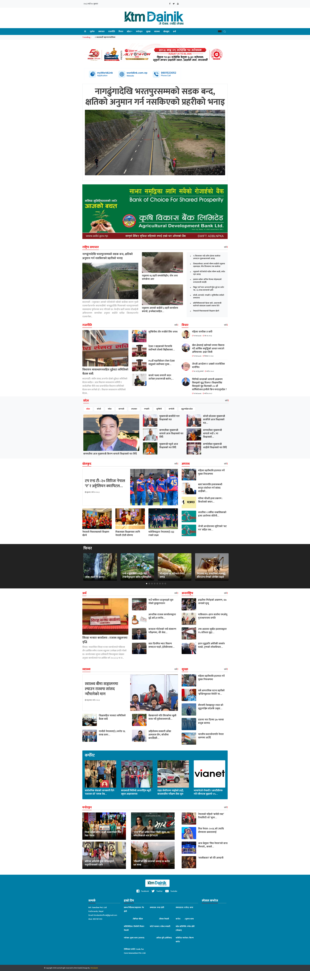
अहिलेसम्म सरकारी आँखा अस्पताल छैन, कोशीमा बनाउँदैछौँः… (159, 734)
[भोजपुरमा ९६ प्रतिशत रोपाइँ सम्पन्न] (174, 567)
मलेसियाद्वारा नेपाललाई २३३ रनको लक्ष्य (161, 533)
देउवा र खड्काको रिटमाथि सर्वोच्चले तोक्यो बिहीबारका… (161, 348)
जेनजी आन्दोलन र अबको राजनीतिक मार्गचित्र (208, 365)
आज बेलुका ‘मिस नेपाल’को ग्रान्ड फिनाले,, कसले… (213, 845)
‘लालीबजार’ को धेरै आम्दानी (210, 858)
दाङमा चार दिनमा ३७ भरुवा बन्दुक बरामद (211, 721)
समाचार (101, 31)
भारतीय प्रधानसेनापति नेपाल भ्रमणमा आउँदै (211, 736)
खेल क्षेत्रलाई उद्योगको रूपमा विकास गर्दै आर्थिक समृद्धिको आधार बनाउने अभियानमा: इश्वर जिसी (208, 348)
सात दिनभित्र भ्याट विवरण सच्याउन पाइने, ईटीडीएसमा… (161, 645)
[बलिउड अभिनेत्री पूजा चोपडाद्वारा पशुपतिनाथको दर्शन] (104, 855)
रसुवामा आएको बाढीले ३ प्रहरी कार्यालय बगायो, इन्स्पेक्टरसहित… (160, 309)
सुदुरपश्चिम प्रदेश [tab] (187, 409)
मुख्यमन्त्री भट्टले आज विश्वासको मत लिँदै (168, 446)
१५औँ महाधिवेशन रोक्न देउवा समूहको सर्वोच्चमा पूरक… (161, 362)
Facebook (145, 891)
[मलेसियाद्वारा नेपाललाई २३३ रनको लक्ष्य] (163, 518)
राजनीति (111, 31)
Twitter (159, 891)
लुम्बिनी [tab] (159, 409)
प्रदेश (129, 31)
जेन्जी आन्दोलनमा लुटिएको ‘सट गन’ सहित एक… (212, 528)
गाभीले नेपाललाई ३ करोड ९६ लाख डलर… (112, 733)
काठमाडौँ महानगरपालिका (105, 37)
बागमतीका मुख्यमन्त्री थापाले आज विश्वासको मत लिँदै (171, 433)
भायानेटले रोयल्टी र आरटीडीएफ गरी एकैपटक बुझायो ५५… (208, 792)
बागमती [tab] (121, 409)
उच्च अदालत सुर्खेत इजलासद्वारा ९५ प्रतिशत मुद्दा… (212, 631)
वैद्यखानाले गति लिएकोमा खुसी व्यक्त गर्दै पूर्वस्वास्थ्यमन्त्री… (162, 717)
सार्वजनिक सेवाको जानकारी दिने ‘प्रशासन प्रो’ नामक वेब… (99, 792)
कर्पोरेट (90, 755)
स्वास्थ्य (157, 31)
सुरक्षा (148, 31)
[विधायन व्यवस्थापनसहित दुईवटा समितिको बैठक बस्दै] (105, 348)
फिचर (121, 31)
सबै (225, 247)
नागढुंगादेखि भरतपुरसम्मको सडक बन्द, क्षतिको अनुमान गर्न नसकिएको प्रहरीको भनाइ (107, 256)
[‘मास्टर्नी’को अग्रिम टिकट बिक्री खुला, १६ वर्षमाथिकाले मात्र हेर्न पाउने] (153, 826)
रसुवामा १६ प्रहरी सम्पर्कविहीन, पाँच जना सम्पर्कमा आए (160, 277)
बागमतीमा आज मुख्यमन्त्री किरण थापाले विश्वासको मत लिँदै (110, 454)
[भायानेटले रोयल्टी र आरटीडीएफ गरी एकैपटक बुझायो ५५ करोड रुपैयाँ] (209, 773)
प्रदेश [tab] (88, 409)
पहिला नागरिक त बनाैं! (202, 332)
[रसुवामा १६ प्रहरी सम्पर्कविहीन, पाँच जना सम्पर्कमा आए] (162, 262)
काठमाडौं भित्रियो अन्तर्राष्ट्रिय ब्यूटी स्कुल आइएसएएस (136, 792)
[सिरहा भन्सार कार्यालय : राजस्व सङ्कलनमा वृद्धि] (105, 616)
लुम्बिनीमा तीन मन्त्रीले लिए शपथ (163, 332)
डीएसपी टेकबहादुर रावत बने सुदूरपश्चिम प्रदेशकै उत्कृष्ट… (210, 707)
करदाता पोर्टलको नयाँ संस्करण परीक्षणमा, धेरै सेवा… (162, 631)
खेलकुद (166, 31)
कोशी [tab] (99, 409)
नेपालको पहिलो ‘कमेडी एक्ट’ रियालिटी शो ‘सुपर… (211, 816)
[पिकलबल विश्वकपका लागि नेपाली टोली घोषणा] (130, 518)
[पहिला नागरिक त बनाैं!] (187, 334)
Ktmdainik (94, 968)
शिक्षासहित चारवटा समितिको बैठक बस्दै (112, 717)
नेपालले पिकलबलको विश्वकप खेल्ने (95, 533)
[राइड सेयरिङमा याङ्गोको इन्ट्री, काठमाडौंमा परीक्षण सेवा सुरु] (173, 773)
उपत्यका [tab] (134, 409)
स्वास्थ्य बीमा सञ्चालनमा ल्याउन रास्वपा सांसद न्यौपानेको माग (101, 689)
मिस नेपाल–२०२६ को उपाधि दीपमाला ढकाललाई (211, 830)
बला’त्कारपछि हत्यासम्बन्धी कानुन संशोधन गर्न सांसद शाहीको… (210, 487)
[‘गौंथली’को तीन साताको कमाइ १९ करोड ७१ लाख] (153, 855)
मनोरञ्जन (139, 31)
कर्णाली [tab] (171, 409)
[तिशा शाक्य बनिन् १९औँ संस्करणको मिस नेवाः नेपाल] (104, 826)
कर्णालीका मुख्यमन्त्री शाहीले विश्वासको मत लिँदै (215, 446)
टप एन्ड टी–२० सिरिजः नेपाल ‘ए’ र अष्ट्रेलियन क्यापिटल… (105, 483)
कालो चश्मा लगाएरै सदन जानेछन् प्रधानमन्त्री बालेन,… (161, 377)
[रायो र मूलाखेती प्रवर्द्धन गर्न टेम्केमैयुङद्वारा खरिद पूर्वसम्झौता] (137, 567)
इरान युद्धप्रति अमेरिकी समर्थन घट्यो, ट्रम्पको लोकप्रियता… (211, 645)
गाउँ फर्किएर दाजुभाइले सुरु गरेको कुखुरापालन (160, 601)
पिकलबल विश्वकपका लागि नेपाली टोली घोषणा (127, 533)
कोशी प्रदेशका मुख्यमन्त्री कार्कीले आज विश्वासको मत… (214, 419)
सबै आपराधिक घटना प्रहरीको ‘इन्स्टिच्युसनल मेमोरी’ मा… (211, 692)
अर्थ (174, 31)
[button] (220, 31)
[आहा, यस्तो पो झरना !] (100, 567)
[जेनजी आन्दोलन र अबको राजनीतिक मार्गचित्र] (187, 366)
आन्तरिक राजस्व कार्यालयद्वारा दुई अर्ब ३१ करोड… (162, 616)
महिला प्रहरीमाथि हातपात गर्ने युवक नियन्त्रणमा (211, 472)
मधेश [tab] (110, 409)
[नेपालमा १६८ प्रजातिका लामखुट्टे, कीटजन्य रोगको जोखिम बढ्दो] (212, 567)
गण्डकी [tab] (146, 409)
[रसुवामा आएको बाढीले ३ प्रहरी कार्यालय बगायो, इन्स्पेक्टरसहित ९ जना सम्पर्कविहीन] (162, 294)
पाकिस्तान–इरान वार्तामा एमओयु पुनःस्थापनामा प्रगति (212, 616)
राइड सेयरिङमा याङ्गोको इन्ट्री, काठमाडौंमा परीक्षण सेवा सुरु (170, 792)
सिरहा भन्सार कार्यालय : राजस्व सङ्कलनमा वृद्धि (104, 639)
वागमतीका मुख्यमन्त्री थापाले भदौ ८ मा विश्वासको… (212, 433)
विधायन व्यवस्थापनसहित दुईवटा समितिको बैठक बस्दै (105, 371)
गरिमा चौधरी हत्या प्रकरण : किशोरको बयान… (210, 500)
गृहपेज (92, 31)
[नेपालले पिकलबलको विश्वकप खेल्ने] (97, 518)
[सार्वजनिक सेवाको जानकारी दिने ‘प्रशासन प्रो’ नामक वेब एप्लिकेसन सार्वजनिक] (100, 773)
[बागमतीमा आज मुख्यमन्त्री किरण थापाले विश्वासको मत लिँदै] (111, 432)
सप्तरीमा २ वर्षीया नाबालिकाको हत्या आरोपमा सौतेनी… (212, 514)
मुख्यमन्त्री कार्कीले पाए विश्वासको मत (169, 418)
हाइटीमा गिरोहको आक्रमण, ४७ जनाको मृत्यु (212, 601)
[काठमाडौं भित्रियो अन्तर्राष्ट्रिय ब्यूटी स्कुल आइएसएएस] (137, 773)
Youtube (173, 891)
